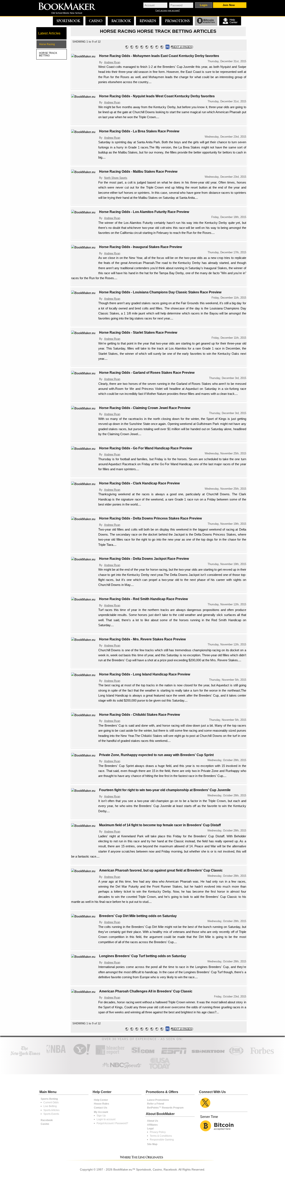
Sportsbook (68, 21)
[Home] (70, 7)
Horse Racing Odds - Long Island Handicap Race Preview (144, 674)
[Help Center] (230, 20)
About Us (152, 1120)
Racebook (121, 21)
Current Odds (51, 1102)
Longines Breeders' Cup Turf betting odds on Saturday (142, 956)
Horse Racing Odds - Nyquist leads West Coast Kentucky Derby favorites (157, 96)
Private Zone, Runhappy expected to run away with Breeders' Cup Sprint (156, 755)
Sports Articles (51, 1110)
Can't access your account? (167, 10)
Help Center (101, 1099)
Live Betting (50, 1106)
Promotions (177, 21)
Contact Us (100, 1107)
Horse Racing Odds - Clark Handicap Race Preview (139, 483)
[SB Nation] (208, 1054)
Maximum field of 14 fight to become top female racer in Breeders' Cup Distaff (160, 825)
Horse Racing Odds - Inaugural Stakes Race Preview (140, 247)
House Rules (101, 1103)
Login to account (106, 1119)
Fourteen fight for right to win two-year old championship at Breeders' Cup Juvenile (165, 790)
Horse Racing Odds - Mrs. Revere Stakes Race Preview (142, 639)
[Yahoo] (81, 1054)
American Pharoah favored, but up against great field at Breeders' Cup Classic (161, 870)
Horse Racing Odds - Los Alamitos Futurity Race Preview (144, 212)
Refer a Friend (155, 1103)
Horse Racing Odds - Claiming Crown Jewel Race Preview (144, 408)
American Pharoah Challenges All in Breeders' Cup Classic (145, 991)
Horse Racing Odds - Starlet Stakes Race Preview (138, 332)
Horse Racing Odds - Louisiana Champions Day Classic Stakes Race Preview (160, 292)
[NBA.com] (56, 1054)
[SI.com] (143, 1054)
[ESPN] (174, 1054)
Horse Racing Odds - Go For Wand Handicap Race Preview (145, 448)
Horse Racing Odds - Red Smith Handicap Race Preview (143, 599)
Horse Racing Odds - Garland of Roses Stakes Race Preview (146, 372)
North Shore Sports (115, 177)
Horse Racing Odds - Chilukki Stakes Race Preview (139, 714)
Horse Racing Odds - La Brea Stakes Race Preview (139, 131)
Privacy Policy (158, 1132)
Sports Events (51, 1113)
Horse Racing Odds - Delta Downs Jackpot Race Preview (144, 558)
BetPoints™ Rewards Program (165, 1107)
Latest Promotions (158, 1099)
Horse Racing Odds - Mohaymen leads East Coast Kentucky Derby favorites (159, 56)
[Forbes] (262, 1054)
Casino (95, 21)
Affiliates (152, 1124)
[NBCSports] (121, 1069)
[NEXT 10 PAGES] (182, 47)
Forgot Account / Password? (112, 1123)
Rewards (147, 21)
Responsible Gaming (162, 1139)
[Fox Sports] (236, 1054)
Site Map (152, 1144)
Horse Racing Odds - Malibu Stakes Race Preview (138, 171)
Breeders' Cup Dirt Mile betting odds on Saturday (138, 916)
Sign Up (101, 1115)
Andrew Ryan (112, 62)
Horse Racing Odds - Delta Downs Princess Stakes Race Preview (150, 518)
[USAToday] (161, 1069)
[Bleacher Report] (110, 1054)
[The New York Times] (25, 1055)
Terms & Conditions (161, 1135)
